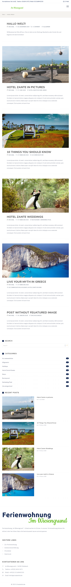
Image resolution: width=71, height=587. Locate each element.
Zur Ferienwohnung (10, 544)
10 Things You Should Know (29, 152)
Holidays (24, 287)
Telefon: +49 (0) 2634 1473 (13, 569)
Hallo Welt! (16, 24)
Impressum (7, 554)
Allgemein (46, 26)
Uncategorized (36, 315)
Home (3, 14)
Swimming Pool (45, 220)
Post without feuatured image (32, 312)
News (45, 90)
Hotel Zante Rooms (35, 90)
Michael (11, 26)
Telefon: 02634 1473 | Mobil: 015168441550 (29, 1)
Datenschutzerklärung (11, 548)
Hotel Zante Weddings (25, 217)
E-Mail (67, 1)
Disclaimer (7, 551)
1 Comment (36, 26)
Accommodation (37, 155)
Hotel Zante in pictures (26, 87)
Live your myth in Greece (26, 282)
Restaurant (36, 220)
